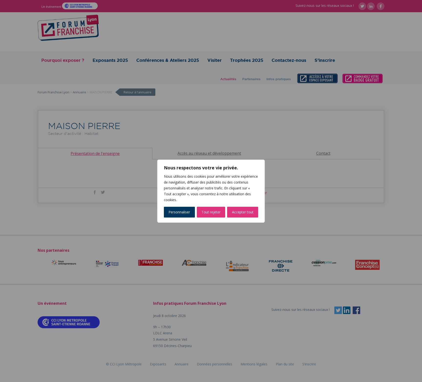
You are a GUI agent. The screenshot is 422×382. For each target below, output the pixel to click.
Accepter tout (242, 212)
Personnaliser (179, 212)
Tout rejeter (211, 212)
